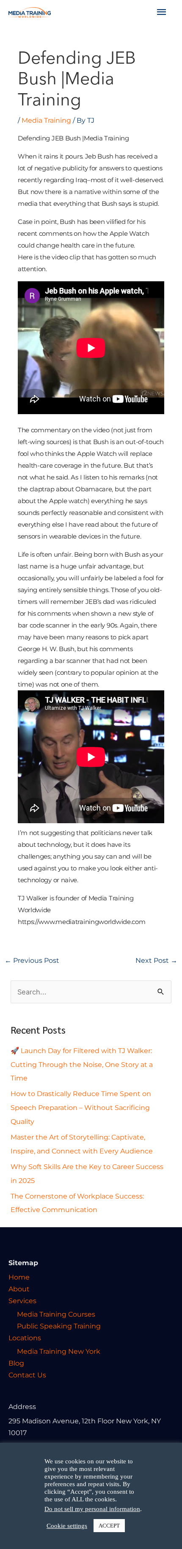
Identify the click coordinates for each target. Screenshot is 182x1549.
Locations (24, 1337)
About (19, 1289)
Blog (16, 1363)
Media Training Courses (56, 1314)
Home (19, 1277)
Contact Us (27, 1375)
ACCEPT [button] (109, 1525)
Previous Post (32, 960)
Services (22, 1300)
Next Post (156, 960)
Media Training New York (58, 1351)
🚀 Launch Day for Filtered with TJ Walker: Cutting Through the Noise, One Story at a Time (82, 1064)
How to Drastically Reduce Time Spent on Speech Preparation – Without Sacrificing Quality (81, 1107)
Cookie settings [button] (67, 1525)
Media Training (46, 120)
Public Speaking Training (59, 1326)
